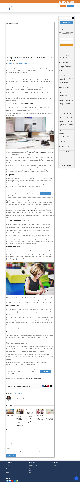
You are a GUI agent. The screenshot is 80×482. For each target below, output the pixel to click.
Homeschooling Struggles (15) (66, 121)
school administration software (36, 152)
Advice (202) (62, 59)
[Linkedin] (15, 481)
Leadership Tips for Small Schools (29, 63)
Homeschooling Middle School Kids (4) (66, 118)
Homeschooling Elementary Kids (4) (66, 108)
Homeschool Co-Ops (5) (64, 87)
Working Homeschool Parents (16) (65, 152)
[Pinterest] (12, 481)
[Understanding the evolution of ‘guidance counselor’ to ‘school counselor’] (40, 409)
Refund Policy (32, 470)
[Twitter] (7, 481)
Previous (48, 17)
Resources (8, 473)
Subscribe (66, 45)
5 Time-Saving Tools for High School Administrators (28, 378)
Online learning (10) (64, 133)
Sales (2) (61, 138)
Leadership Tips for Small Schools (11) (66, 125)
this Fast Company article (29, 210)
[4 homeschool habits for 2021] (10, 409)
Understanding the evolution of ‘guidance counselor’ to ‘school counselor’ (40, 418)
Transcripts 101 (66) (64, 149)
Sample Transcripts (33, 468)
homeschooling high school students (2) (65, 114)
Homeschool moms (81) (64, 98)
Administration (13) (64, 57)
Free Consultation (56, 467)
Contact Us (54, 465)
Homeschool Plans (33, 465)
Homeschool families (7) (64, 95)
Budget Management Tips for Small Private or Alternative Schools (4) (65, 66)
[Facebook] (10, 481)
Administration (21, 63)
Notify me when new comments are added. (30, 452)
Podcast (8, 470)
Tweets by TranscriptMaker (65, 161)
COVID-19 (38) (63, 75)
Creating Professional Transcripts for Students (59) (66, 79)
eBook (7, 472)
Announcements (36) (64, 62)
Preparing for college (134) (65, 136)
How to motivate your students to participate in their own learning (30, 421)
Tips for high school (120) (65, 146)
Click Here (45, 193)
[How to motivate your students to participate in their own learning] (30, 409)
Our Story (8, 465)
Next (52, 17)
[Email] (17, 481)
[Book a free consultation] (76, 478)
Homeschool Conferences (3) (65, 90)
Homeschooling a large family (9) (66, 100)
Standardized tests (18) (64, 143)
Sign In (30, 472)
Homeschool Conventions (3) (65, 92)
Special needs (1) (63, 141)
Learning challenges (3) (64, 128)
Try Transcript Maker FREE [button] (66, 22)
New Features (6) (63, 130)
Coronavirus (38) (63, 73)
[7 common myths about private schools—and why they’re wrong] (50, 409)
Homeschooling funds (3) (65, 111)
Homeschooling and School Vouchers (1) (65, 104)
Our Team (8, 467)
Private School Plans (33, 467)
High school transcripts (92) (65, 84)
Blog (7, 468)
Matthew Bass (9, 63)
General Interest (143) (64, 82)
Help (53, 468)
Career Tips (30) (63, 70)
